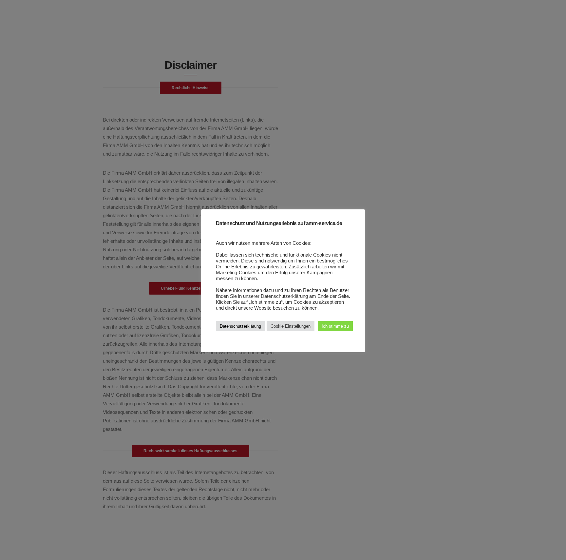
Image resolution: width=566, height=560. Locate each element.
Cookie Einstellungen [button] (291, 326)
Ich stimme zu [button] (335, 326)
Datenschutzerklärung (240, 326)
